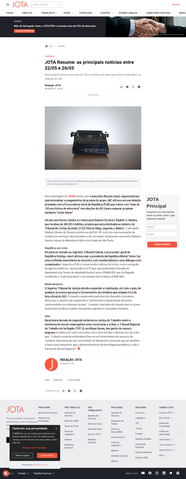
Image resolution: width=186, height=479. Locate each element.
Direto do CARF (71, 421)
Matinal (68, 439)
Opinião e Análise (143, 439)
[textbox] (45, 4)
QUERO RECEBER (162, 244)
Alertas (114, 461)
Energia (138, 434)
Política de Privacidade (164, 424)
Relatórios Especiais (69, 446)
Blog (161, 455)
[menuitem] (12, 12)
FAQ (8, 473)
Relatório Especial (92, 441)
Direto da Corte (71, 426)
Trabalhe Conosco (42, 473)
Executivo (139, 413)
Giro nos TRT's (94, 434)
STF (137, 423)
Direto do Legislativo (69, 432)
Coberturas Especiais (140, 445)
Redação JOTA (53, 85)
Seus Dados (164, 439)
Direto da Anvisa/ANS (116, 430)
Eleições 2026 (141, 457)
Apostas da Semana (47, 413)
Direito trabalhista (143, 452)
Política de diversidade (164, 432)
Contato (22, 473)
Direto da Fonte (95, 429)
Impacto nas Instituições (44, 419)
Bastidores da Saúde (117, 422)
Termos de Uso (166, 445)
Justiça (138, 428)
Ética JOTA (164, 418)
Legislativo (140, 418)
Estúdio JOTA (165, 413)
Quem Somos (165, 450)
